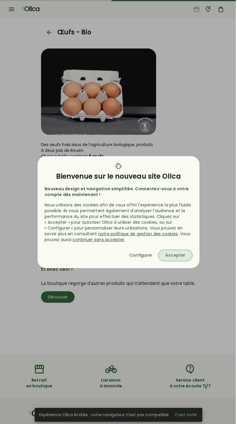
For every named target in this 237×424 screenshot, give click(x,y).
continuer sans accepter (98, 239)
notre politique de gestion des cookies (138, 234)
